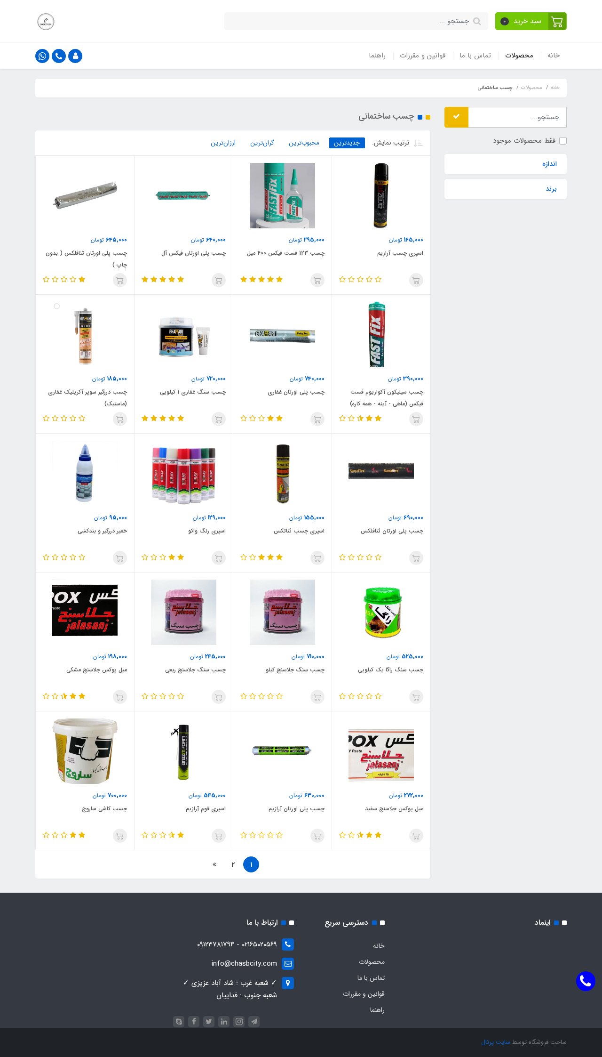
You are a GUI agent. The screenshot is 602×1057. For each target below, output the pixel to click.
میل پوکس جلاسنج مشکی (96, 669)
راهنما (377, 55)
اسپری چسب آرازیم (400, 253)
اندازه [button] (549, 164)
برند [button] (551, 189)
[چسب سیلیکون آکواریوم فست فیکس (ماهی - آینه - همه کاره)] (381, 334)
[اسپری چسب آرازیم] (381, 195)
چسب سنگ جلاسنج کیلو (295, 669)
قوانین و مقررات (422, 55)
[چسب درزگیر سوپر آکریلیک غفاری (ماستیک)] (85, 334)
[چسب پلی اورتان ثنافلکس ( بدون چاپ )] (85, 195)
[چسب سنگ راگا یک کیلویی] (381, 612)
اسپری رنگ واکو (207, 530)
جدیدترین (347, 143)
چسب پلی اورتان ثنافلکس (392, 530)
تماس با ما (475, 55)
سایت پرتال (495, 1042)
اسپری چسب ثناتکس (299, 530)
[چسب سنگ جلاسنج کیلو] (282, 612)
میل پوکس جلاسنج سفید (394, 808)
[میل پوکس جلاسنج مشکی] (85, 612)
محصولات (519, 55)
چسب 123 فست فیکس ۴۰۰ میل (286, 253)
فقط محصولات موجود (524, 140)
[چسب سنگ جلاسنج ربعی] (184, 612)
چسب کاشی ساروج (104, 808)
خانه (553, 55)
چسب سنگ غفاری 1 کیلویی (193, 391)
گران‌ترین (262, 143)
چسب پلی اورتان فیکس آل (193, 253)
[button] (531, 21)
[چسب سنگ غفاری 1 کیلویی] (184, 334)
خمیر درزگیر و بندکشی (102, 530)
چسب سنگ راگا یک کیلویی (390, 669)
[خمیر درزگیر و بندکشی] (85, 473)
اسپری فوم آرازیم (206, 808)
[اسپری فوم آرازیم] (184, 751)
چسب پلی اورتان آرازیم (297, 808)
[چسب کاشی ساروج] (85, 751)
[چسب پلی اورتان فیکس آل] (184, 195)
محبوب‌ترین (304, 143)
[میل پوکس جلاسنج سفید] (381, 751)
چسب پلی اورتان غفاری (296, 391)
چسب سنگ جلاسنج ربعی (195, 669)
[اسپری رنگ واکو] (184, 473)
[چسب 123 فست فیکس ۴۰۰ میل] (282, 195)
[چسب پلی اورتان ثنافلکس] (381, 473)
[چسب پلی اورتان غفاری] (282, 334)
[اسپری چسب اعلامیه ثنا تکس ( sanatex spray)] (282, 473)
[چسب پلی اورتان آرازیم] (282, 751)
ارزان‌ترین (223, 143)
